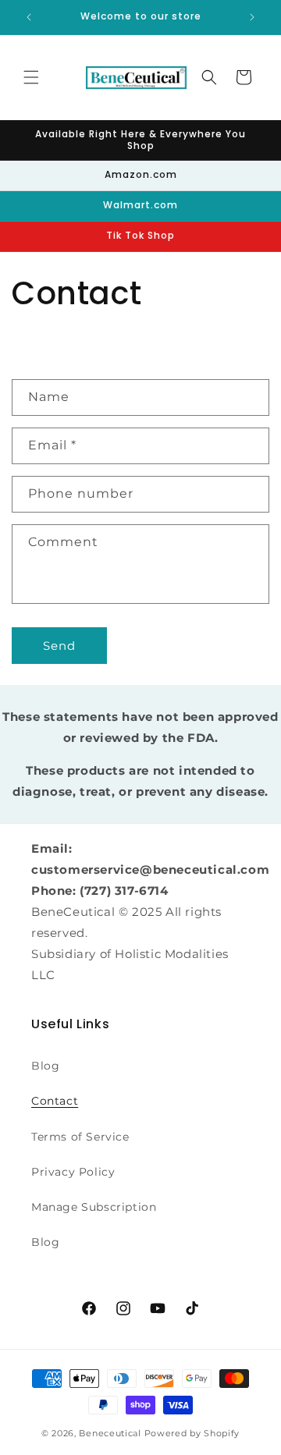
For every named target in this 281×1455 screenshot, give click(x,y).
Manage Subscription (93, 1207)
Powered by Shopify (192, 1433)
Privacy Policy (73, 1172)
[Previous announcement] (29, 17)
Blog (45, 1066)
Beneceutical (109, 1433)
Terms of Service (80, 1137)
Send (59, 645)
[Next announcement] (252, 17)
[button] (31, 77)
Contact (54, 1101)
